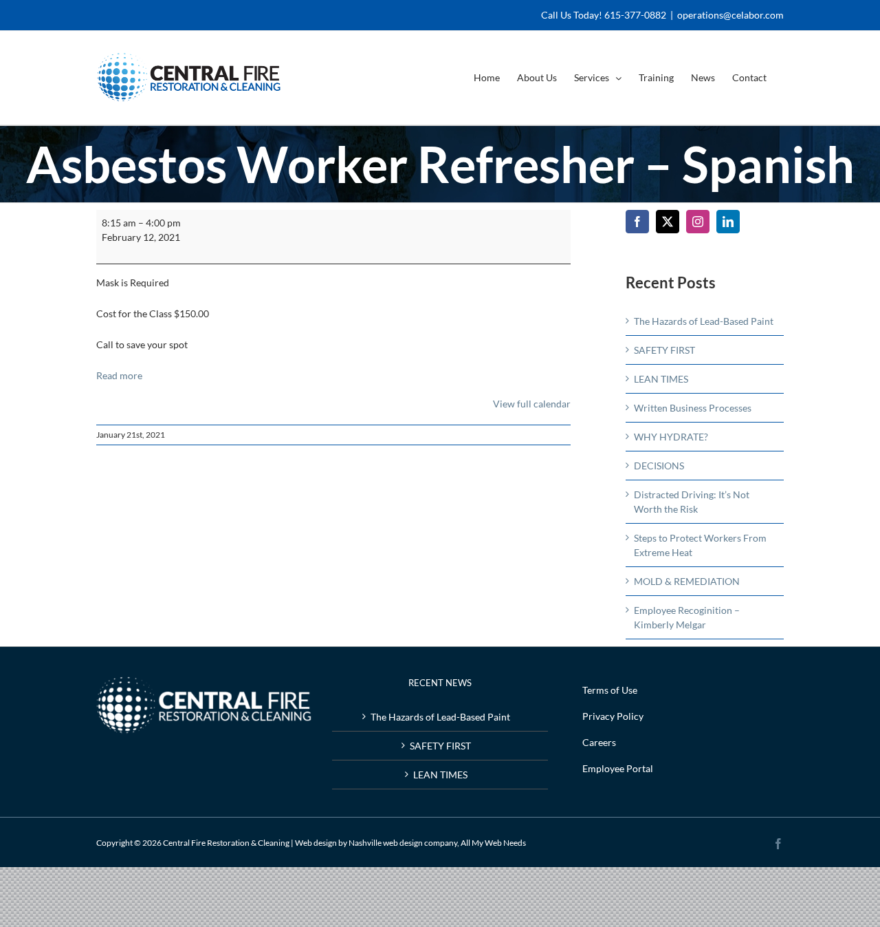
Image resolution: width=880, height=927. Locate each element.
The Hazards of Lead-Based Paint (703, 321)
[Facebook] (637, 221)
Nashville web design (386, 843)
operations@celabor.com (730, 15)
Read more (119, 375)
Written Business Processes (692, 408)
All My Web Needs (493, 843)
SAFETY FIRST (664, 350)
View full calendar (532, 403)
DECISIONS (659, 465)
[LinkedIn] (728, 221)
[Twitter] (667, 221)
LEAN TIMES (661, 379)
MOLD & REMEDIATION (687, 581)
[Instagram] (698, 221)
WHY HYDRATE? (671, 437)
